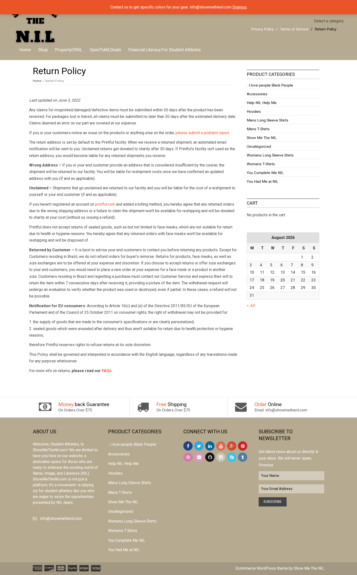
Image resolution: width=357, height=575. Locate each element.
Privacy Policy (262, 29)
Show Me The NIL (262, 138)
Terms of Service (294, 29)
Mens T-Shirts (258, 129)
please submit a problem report (202, 133)
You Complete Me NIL (265, 173)
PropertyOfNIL (68, 49)
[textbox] (329, 21)
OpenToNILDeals (105, 49)
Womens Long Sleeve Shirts (270, 155)
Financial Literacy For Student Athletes (164, 49)
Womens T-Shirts (261, 164)
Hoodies (254, 111)
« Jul (251, 305)
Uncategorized (259, 146)
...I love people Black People (270, 85)
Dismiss (239, 7)
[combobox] (329, 21)
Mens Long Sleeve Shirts (267, 120)
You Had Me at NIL (262, 181)
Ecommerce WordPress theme (262, 568)
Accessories (257, 94)
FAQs (106, 370)
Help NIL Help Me (262, 103)
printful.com (105, 204)
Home (25, 49)
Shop (43, 49)
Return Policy (325, 29)
